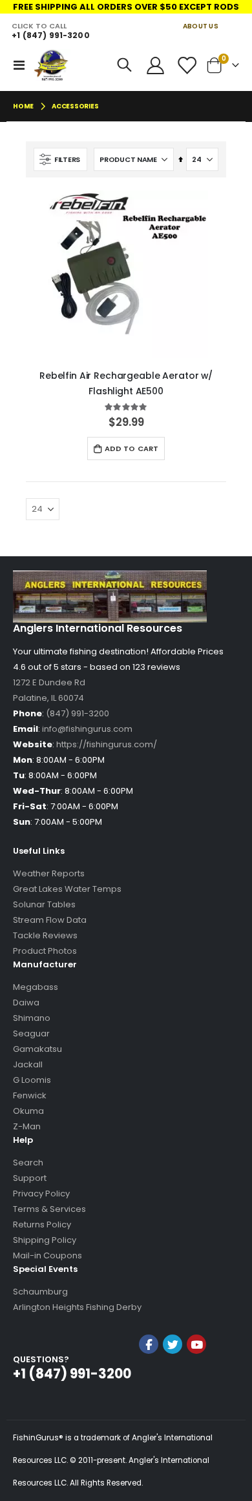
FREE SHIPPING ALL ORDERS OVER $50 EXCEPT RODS (126, 7)
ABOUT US (200, 26)
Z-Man (27, 1126)
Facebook (148, 1344)
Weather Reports (49, 873)
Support (30, 1178)
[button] (172, 1378)
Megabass (35, 987)
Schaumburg (40, 1291)
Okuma (28, 1111)
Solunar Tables (44, 904)
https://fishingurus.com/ (106, 744)
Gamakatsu (37, 1049)
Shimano (31, 1018)
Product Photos (45, 951)
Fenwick (30, 1095)
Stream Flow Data (50, 920)
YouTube (196, 1344)
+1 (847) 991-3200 (50, 35)
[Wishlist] (186, 65)
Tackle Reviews (45, 935)
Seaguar (31, 1033)
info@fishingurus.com (87, 729)
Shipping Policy (44, 1240)
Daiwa (26, 1002)
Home (23, 106)
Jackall (28, 1064)
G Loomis (32, 1080)
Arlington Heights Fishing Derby (77, 1307)
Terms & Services (49, 1209)
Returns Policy (42, 1224)
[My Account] (156, 65)
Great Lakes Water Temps (67, 889)
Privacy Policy (41, 1193)
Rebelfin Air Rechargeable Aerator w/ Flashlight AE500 (126, 383)
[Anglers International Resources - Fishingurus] (52, 65)
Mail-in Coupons (47, 1255)
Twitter (172, 1344)
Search (28, 1162)
